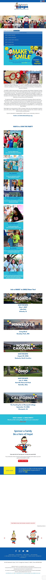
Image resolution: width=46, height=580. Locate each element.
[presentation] (4, 538)
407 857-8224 (39, 562)
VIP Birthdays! (19, 554)
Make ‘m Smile (26, 554)
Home (5, 30)
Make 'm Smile (16, 30)
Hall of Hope (24, 556)
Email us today (23, 421)
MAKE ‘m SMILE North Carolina (11, 39)
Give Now (9, 471)
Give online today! (23, 460)
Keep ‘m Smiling (34, 554)
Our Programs (10, 30)
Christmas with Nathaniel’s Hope (12, 556)
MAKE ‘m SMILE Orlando (10, 35)
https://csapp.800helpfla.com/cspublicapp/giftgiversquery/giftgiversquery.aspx (27, 573)
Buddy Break (11, 554)
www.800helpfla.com (9, 573)
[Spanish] (44, 1)
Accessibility (23, 557)
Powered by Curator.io (41, 526)
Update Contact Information (34, 556)
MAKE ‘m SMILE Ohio (9, 42)
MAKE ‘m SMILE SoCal (9, 44)
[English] (42, 1)
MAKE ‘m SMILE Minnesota (10, 37)
